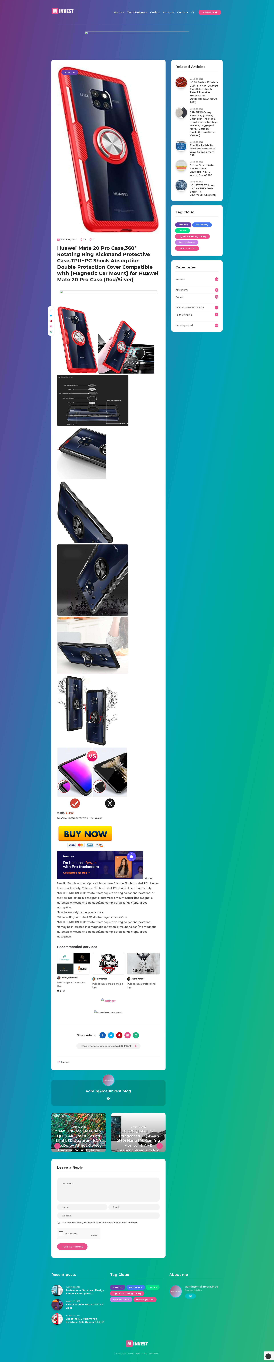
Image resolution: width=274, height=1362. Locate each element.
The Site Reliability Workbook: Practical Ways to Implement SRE (202, 150)
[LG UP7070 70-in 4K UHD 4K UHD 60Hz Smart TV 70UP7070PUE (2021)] (181, 185)
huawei (65, 1074)
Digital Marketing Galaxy (192, 236)
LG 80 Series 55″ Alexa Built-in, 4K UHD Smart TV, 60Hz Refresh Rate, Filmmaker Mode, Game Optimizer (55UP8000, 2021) (204, 92)
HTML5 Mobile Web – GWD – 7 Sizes (84, 1319)
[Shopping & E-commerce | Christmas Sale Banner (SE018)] (57, 1331)
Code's (182, 230)
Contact (182, 12)
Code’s (155, 12)
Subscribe (208, 12)
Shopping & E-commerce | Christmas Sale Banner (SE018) (85, 1333)
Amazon (168, 12)
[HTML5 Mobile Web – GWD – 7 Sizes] (57, 1317)
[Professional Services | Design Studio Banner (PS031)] (57, 1303)
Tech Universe (137, 12)
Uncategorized (187, 248)
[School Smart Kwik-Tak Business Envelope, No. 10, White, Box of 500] (181, 165)
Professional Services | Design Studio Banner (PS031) (85, 1304)
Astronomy (202, 224)
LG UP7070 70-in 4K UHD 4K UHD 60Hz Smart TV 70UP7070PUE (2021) (203, 190)
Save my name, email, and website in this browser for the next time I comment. (99, 1235)
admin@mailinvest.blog (108, 1103)
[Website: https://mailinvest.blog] (108, 1111)
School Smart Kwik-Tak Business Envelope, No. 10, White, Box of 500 (202, 170)
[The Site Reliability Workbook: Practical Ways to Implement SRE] (181, 145)
